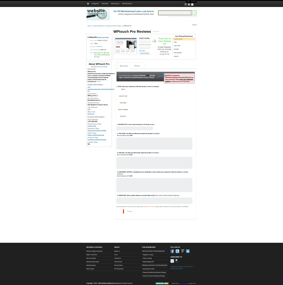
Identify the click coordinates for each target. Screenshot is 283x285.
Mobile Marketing (98, 26)
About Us (117, 251)
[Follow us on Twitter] (182, 4)
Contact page (92, 126)
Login (188, 1)
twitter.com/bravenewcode (96, 135)
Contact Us (117, 258)
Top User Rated (91, 258)
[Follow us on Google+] (186, 4)
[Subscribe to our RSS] (195, 4)
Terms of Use (150, 206)
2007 (89, 109)
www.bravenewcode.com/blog (97, 130)
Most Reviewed (127, 3)
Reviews (99, 46)
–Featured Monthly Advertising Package (154, 272)
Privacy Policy (118, 265)
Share (194, 24)
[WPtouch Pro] (125, 54)
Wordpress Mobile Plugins (113, 26)
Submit (120, 211)
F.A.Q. (116, 254)
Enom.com (91, 114)
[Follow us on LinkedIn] (189, 4)
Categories (95, 3)
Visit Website (156, 31)
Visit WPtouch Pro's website (99, 66)
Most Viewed (90, 269)
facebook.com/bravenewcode (97, 139)
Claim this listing (103, 37)
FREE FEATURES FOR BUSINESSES (153, 251)
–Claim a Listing (147, 258)
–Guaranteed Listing (148, 269)
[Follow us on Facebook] (179, 4)
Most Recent (115, 3)
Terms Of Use (118, 262)
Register (193, 1)
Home (89, 26)
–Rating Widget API (148, 262)
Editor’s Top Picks (91, 254)
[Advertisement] (156, 228)
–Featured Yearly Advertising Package (153, 276)
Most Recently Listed (92, 262)
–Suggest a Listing (147, 254)
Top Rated (105, 3)
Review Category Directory (94, 251)
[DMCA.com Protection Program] (163, 284)
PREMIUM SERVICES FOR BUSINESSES (154, 265)
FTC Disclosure (118, 269)
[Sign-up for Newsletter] (192, 4)
